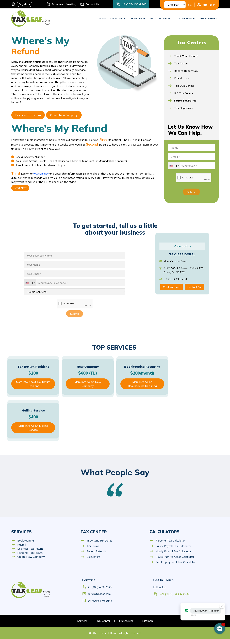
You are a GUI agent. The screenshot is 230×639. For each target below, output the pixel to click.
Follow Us (159, 587)
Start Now (20, 188)
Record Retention (94, 551)
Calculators (90, 557)
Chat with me (171, 287)
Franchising (208, 18)
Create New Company (64, 115)
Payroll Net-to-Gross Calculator (172, 557)
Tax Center (103, 620)
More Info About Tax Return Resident (33, 384)
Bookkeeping (22, 540)
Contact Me (194, 287)
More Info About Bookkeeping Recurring (142, 384)
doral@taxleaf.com (175, 261)
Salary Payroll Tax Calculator (170, 546)
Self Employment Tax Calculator (172, 562)
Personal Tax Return (27, 553)
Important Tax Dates (96, 540)
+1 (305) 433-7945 (97, 587)
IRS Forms (89, 546)
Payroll (18, 545)
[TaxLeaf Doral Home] (30, 18)
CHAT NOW (206, 5)
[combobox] (174, 165)
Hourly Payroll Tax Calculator (170, 551)
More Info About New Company (87, 384)
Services (82, 620)
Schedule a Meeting (97, 601)
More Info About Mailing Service (33, 427)
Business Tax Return (28, 115)
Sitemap (147, 620)
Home (102, 18)
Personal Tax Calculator (167, 540)
